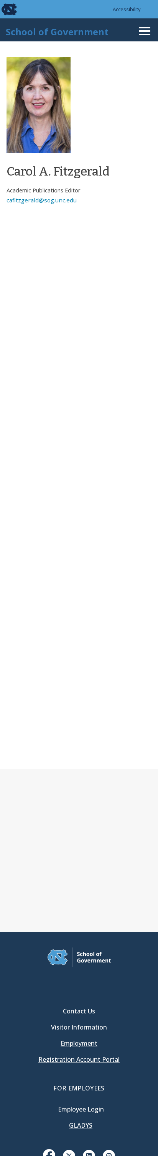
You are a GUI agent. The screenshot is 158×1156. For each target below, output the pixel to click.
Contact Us (79, 1011)
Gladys (80, 1125)
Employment (79, 1043)
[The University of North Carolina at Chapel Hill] (4, 9)
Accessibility (127, 9)
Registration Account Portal (79, 1059)
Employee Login (81, 1109)
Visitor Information (79, 1027)
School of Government (57, 31)
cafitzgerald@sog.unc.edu (42, 200)
